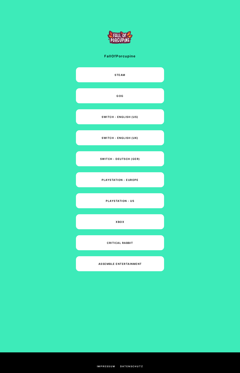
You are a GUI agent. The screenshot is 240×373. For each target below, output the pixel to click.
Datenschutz (131, 366)
